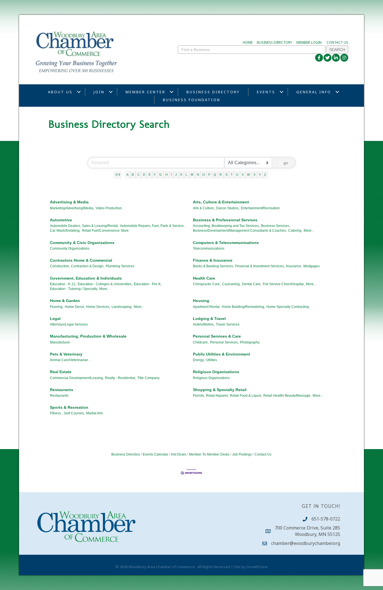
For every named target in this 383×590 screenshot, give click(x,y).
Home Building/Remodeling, (243, 307)
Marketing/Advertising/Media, (72, 208)
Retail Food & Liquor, (246, 396)
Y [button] (260, 174)
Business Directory (213, 91)
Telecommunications (208, 248)
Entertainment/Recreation (260, 208)
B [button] (133, 174)
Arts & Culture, (204, 208)
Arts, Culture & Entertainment (221, 202)
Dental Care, (251, 284)
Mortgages (311, 266)
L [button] (186, 174)
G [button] (160, 174)
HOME (248, 42)
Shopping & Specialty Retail (219, 389)
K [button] (181, 174)
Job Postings (242, 454)
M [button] (192, 174)
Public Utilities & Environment (221, 354)
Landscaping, (122, 307)
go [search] (285, 163)
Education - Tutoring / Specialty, (74, 289)
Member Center (145, 91)
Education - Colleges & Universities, (105, 284)
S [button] (226, 174)
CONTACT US (337, 42)
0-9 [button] (118, 174)
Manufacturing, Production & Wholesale (88, 336)
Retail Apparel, (217, 396)
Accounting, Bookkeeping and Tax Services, (226, 226)
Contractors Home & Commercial (81, 260)
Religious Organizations (216, 372)
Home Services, (98, 307)
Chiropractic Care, (207, 284)
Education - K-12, (63, 284)
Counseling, (231, 284)
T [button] (232, 174)
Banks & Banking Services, (213, 266)
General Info (313, 91)
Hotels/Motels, (203, 324)
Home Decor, (75, 307)
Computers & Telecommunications (226, 242)
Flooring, (56, 307)
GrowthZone (257, 566)
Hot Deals (178, 454)
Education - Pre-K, (147, 284)
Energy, (198, 360)
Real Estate (60, 372)
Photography (250, 342)
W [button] (248, 174)
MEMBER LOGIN (309, 42)
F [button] (155, 174)
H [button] (166, 174)
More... (309, 231)
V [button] (243, 174)
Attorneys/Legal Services (69, 324)
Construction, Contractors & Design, (77, 266)
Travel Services (227, 324)
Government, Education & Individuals (86, 278)
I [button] (171, 174)
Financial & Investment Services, (260, 266)
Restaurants (61, 389)
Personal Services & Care (217, 336)
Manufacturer (60, 342)
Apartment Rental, (206, 307)
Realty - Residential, (120, 378)
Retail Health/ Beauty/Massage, (287, 396)
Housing (201, 300)
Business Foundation (191, 99)
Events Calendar (155, 454)
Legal (55, 318)
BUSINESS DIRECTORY (274, 42)
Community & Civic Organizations (82, 242)
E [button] (150, 174)
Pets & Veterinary (66, 354)
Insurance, (294, 266)
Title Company (148, 378)
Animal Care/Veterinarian (69, 360)
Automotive (61, 220)
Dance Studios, (227, 208)
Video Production (109, 208)
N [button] (198, 174)
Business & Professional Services (225, 220)
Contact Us (263, 454)
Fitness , (56, 413)
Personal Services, (224, 342)
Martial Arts (94, 413)
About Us (60, 91)
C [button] (138, 174)
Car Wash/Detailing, (65, 231)
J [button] (176, 174)
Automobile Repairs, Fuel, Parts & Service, (152, 226)
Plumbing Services (120, 266)
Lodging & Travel (209, 318)
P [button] (209, 174)
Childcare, (201, 342)
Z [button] (265, 174)
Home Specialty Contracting (287, 307)
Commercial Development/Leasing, (77, 378)
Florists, (199, 396)
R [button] (221, 174)
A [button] (127, 174)
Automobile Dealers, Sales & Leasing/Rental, (84, 226)
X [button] (254, 174)
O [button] (203, 174)
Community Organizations (69, 248)
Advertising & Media (69, 202)
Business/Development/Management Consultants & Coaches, (240, 231)
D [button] (144, 174)
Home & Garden (65, 300)
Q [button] (215, 174)
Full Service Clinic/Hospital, (283, 284)
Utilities (211, 360)
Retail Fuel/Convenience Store (105, 231)
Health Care (204, 278)
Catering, (295, 231)
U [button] (237, 174)
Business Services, (275, 226)
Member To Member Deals (209, 454)
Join (99, 91)
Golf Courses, (74, 413)
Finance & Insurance (212, 260)
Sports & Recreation (69, 407)
